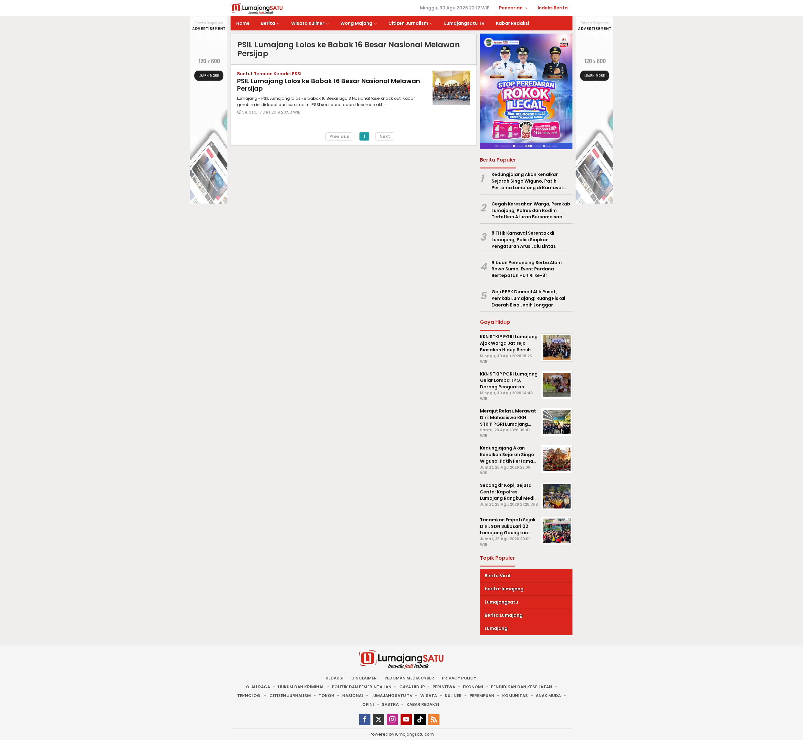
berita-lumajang (504, 589)
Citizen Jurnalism (290, 696)
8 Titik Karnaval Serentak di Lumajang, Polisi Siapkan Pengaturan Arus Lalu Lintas (524, 239)
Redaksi (334, 678)
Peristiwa (444, 687)
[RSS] (433, 719)
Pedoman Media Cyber (409, 678)
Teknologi (249, 696)
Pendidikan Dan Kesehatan (521, 687)
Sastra (390, 704)
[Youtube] (406, 719)
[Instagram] (392, 719)
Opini (368, 704)
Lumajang (496, 628)
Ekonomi (473, 687)
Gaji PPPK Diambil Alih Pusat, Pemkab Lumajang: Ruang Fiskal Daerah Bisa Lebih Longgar (528, 298)
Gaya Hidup (412, 687)
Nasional (353, 696)
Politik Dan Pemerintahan (361, 687)
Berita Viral (497, 575)
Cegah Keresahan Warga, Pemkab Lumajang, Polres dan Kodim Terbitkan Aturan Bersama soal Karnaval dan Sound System (531, 210)
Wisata (428, 696)
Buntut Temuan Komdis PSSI (269, 74)
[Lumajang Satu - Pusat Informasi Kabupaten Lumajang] (257, 8)
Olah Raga (258, 687)
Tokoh (326, 696)
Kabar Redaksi (423, 704)
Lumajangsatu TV (391, 696)
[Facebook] (364, 719)
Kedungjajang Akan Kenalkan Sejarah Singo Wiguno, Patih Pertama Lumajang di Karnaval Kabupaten (527, 181)
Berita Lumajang (504, 615)
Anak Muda (548, 696)
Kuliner (453, 696)
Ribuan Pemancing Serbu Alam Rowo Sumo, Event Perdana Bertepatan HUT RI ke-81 (527, 269)
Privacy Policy (459, 678)
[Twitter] (378, 719)
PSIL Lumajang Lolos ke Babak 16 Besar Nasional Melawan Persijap (328, 85)
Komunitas (515, 696)
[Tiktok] (420, 719)
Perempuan (482, 696)
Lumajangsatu (501, 602)
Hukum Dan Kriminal (301, 687)
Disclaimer (364, 678)
